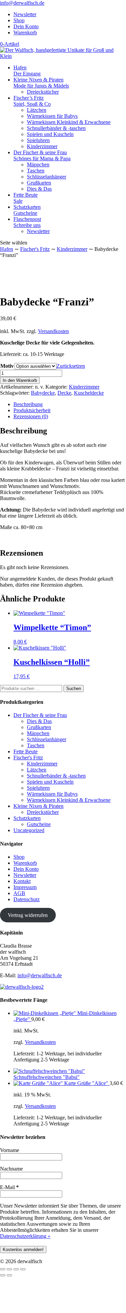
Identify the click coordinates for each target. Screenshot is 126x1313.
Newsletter (24, 14)
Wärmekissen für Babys (52, 116)
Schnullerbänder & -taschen (56, 128)
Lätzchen (36, 110)
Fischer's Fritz (35, 249)
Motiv (7, 366)
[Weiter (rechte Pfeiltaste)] (9, 1275)
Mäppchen (38, 164)
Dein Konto (26, 26)
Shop (19, 20)
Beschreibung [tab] (28, 404)
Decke (64, 393)
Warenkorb (25, 32)
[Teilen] (16, 1269)
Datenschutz (26, 899)
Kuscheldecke (89, 393)
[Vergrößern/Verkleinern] (2, 1269)
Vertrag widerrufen (28, 915)
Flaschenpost (27, 222)
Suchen (73, 688)
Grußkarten (39, 183)
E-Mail (9, 1187)
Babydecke (43, 393)
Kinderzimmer (42, 146)
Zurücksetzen (70, 366)
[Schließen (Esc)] (23, 1269)
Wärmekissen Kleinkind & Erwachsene (69, 122)
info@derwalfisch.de (39, 975)
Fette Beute (25, 198)
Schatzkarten (27, 210)
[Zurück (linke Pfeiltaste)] (2, 1275)
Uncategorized (28, 830)
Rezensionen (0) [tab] (30, 416)
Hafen (27, 70)
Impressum (25, 887)
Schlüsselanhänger (46, 176)
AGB (19, 893)
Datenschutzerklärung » (25, 1236)
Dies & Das (39, 189)
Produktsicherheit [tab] (31, 410)
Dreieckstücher (43, 92)
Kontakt (22, 881)
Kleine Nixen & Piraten (41, 83)
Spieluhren (38, 140)
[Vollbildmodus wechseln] (9, 1269)
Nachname (11, 1169)
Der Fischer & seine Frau (42, 155)
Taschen (35, 170)
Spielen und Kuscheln (50, 134)
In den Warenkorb (20, 380)
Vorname (9, 1150)
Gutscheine (39, 824)
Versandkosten (53, 331)
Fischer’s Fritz (32, 101)
